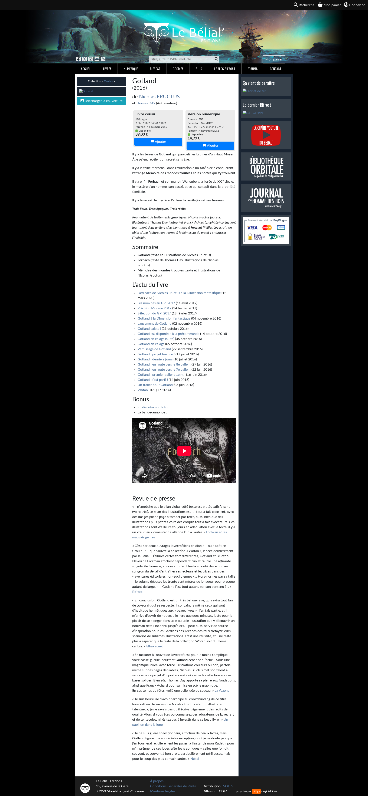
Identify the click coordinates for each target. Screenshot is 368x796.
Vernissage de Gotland (154, 349)
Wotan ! (144, 390)
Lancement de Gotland (154, 323)
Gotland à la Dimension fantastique (164, 318)
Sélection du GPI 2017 (154, 313)
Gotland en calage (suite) (156, 339)
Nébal (194, 758)
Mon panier (274, 59)
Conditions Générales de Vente (173, 786)
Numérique (131, 68)
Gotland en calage (151, 344)
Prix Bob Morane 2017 (154, 308)
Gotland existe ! (149, 328)
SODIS (228, 786)
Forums (252, 68)
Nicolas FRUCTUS (159, 96)
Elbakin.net (154, 646)
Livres (107, 68)
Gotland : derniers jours (155, 359)
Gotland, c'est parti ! (153, 380)
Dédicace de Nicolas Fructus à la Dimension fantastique (179, 293)
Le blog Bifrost (224, 68)
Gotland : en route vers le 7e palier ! (164, 369)
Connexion (357, 5)
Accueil (86, 68)
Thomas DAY (145, 103)
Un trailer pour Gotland (155, 385)
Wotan (108, 81)
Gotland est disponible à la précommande (168, 334)
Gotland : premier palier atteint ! (161, 374)
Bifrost (155, 68)
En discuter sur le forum (155, 407)
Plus (199, 68)
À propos (157, 781)
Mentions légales (162, 791)
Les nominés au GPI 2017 (156, 303)
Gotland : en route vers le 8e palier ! (164, 364)
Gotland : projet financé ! (156, 354)
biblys (256, 791)
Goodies (178, 68)
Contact (275, 68)
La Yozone (222, 690)
